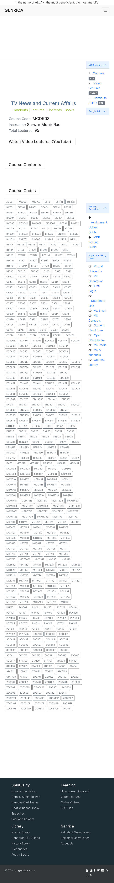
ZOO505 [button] (10, 692)
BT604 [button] (44, 260)
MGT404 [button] (24, 527)
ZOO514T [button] (39, 698)
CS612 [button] (43, 313)
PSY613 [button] (60, 628)
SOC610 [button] (64, 650)
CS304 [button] (10, 281)
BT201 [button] (20, 244)
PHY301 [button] (48, 607)
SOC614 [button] (49, 655)
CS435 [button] (10, 297)
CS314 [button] (54, 281)
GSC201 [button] (49, 442)
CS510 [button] (33, 303)
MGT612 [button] (36, 543)
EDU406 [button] (64, 377)
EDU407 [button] (10, 383)
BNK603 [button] (23, 233)
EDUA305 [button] (38, 399)
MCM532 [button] (66, 490)
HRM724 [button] (64, 452)
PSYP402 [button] (24, 634)
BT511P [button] (21, 255)
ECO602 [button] (50, 351)
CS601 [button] (55, 303)
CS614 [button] (54, 313)
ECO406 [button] (10, 351)
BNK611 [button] (62, 233)
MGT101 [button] (10, 522)
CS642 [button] (21, 319)
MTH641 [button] (51, 596)
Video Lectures (95, 88)
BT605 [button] (56, 260)
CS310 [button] (21, 281)
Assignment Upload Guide (98, 227)
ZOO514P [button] (25, 698)
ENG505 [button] (37, 410)
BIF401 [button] (59, 201)
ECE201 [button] (57, 335)
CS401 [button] (9, 287)
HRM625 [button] (51, 447)
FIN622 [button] (71, 426)
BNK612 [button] (74, 233)
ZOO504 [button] (66, 687)
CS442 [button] (21, 297)
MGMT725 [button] (57, 511)
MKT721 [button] (76, 570)
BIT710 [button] (57, 228)
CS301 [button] (56, 276)
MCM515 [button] (65, 484)
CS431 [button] (55, 292)
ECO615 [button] (63, 361)
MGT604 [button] (65, 538)
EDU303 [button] (10, 372)
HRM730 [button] (24, 458)
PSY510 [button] (23, 623)
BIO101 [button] (21, 212)
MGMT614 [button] (11, 500)
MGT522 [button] (11, 538)
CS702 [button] (44, 319)
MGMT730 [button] (42, 516)
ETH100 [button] (10, 426)
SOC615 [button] (62, 655)
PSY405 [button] (73, 612)
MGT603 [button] (51, 538)
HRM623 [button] (24, 447)
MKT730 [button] (63, 575)
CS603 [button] (10, 308)
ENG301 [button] (36, 404)
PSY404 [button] (60, 612)
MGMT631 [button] (11, 511)
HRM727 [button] (10, 458)
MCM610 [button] (39, 495)
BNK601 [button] (10, 233)
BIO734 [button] (22, 228)
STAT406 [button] (62, 671)
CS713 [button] (21, 329)
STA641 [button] (73, 666)
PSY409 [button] (49, 618)
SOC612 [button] (23, 655)
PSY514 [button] (73, 623)
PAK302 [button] (23, 607)
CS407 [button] (67, 287)
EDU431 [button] (62, 383)
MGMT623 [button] (72, 500)
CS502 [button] (44, 297)
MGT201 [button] (36, 522)
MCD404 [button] (39, 468)
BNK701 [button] (23, 239)
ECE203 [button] (10, 340)
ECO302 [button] (75, 340)
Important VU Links (96, 256)
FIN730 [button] (69, 436)
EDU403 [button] (24, 377)
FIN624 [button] (22, 431)
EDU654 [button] (63, 394)
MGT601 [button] (24, 538)
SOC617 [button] (10, 660)
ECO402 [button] (37, 345)
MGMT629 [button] (58, 506)
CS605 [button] (33, 308)
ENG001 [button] (66, 399)
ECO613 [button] (37, 361)
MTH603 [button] (51, 591)
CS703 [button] (56, 319)
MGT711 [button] (64, 548)
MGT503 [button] (11, 532)
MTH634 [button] (38, 596)
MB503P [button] (47, 463)
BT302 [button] (42, 244)
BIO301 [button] (22, 217)
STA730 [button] (49, 671)
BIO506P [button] (50, 223)
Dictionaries (19, 849)
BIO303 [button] (46, 217)
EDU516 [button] (75, 388)
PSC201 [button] (61, 607)
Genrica (14, 10)
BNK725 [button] (61, 239)
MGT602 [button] (37, 538)
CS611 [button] (32, 313)
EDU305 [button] (37, 372)
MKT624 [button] (62, 564)
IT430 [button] (9, 463)
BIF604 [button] (44, 207)
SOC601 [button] (10, 644)
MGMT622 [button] (57, 500)
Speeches (18, 813)
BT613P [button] (10, 265)
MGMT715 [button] (27, 511)
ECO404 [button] (63, 345)
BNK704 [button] (48, 239)
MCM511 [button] (38, 484)
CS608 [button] (68, 308)
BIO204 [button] (10, 217)
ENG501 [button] (62, 404)
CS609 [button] (10, 313)
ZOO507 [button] (37, 692)
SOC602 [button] (23, 644)
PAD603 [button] (64, 602)
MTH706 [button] (24, 602)
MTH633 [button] (24, 596)
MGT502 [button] (63, 527)
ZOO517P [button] (25, 703)
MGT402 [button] (10, 527)
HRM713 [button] (51, 452)
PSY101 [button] (10, 612)
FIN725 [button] (57, 436)
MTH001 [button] (36, 580)
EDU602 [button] (23, 394)
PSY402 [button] (35, 612)
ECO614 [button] (50, 361)
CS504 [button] (56, 297)
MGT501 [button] (50, 527)
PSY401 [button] (22, 612)
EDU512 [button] (50, 388)
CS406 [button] (56, 287)
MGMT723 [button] (42, 511)
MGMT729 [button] (27, 516)
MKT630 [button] (37, 570)
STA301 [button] (48, 660)
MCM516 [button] (11, 490)
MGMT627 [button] (27, 506)
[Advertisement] (57, 37)
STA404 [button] (73, 660)
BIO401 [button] (58, 217)
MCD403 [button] (25, 468)
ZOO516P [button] (68, 698)
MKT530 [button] (10, 564)
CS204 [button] (21, 276)
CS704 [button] (67, 319)
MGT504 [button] (24, 532)
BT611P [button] (67, 260)
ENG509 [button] (24, 415)
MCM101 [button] (38, 474)
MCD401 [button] (74, 463)
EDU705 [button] (24, 399)
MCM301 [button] (52, 474)
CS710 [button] (55, 324)
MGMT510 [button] (53, 495)
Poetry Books (20, 854)
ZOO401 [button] (36, 682)
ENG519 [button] (62, 420)
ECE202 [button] (70, 335)
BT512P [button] (34, 255)
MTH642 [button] (65, 596)
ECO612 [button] (24, 361)
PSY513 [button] (60, 623)
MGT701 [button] (10, 548)
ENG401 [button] (49, 404)
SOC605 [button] (63, 644)
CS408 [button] (10, 292)
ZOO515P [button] (54, 698)
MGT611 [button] (24, 543)
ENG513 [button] (75, 415)
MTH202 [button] (11, 586)
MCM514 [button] (52, 484)
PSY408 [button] (36, 618)
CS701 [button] (33, 319)
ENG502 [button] (75, 404)
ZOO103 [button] (62, 676)
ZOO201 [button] (75, 676)
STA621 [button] (23, 666)
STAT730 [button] (11, 676)
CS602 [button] (66, 303)
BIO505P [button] (36, 223)
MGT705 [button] (50, 548)
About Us (67, 843)
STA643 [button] (23, 671)
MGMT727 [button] (72, 511)
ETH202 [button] (36, 426)
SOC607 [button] (24, 650)
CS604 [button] (21, 308)
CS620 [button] (10, 319)
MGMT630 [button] (74, 506)
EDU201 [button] (49, 367)
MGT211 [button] (49, 522)
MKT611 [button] (37, 564)
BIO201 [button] (45, 212)
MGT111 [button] (23, 522)
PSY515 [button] (10, 628)
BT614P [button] (23, 265)
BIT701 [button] (34, 228)
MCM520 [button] (39, 490)
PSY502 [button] (61, 618)
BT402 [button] (65, 244)
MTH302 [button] (37, 586)
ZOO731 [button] (67, 708)
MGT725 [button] (10, 559)
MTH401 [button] (64, 586)
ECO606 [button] (37, 356)
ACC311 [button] (10, 201)
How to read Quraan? (75, 791)
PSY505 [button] (10, 623)
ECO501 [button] (24, 351)
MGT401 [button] (75, 522)
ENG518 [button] (49, 420)
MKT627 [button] (24, 570)
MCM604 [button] (25, 495)
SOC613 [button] (36, 655)
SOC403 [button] (37, 639)
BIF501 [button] (9, 207)
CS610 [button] (21, 313)
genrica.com (26, 870)
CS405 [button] (44, 287)
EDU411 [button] (37, 383)
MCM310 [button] (11, 479)
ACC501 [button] (23, 201)
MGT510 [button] (38, 532)
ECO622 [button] (10, 367)
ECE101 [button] (45, 335)
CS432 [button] (66, 292)
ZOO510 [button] (50, 692)
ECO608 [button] (64, 356)
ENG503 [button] (10, 410)
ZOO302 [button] (23, 682)
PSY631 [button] (73, 628)
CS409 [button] (21, 292)
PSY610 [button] (35, 628)
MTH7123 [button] (38, 602)
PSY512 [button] (48, 623)
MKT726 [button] (37, 575)
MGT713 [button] (10, 554)
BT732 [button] (45, 265)
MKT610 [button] (24, 564)
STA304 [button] (60, 660)
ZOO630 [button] (39, 708)
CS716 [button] (32, 329)
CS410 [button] (33, 292)
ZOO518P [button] (53, 703)
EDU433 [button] (75, 383)
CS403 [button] (33, 287)
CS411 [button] (44, 292)
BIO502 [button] (71, 217)
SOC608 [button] (37, 650)
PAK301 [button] (10, 607)
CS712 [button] (9, 329)
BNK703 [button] (36, 239)
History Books (20, 843)
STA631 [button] (48, 666)
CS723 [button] (65, 329)
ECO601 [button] (37, 351)
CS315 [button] (66, 281)
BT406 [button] (32, 249)
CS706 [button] (9, 324)
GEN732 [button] (23, 442)
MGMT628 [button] (43, 506)
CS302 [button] (68, 276)
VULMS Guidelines (94, 208)
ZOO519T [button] (11, 708)
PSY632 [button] (10, 634)
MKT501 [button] (53, 559)
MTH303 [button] (51, 586)
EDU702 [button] (10, 399)
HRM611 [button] (62, 442)
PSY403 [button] (48, 612)
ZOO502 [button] (10, 687)
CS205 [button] (33, 276)
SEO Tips (67, 808)
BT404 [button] (9, 249)
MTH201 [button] (75, 580)
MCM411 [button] (65, 479)
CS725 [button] (21, 335)
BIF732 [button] (67, 207)
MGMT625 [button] (12, 506)
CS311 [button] (32, 281)
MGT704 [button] (37, 548)
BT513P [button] (46, 255)
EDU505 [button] (23, 388)
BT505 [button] (9, 255)
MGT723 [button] (63, 554)
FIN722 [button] (33, 436)
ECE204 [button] (23, 340)
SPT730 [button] (23, 660)
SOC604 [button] (50, 644)
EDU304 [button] (24, 372)
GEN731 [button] (10, 442)
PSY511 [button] (35, 623)
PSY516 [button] (23, 628)
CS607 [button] (56, 308)
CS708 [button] (32, 324)
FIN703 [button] (70, 431)
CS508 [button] (21, 303)
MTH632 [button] (11, 596)
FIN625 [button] (34, 431)
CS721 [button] (54, 329)
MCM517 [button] (24, 490)
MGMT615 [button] (27, 500)
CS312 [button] (43, 281)
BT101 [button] (73, 239)
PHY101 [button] (35, 607)
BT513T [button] (58, 255)
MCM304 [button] (66, 474)
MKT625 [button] (75, 564)
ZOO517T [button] (39, 703)
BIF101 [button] (48, 201)
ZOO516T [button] (11, 703)
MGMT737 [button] (73, 516)
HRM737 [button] (51, 458)
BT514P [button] (71, 255)
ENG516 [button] (36, 420)
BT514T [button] (10, 260)
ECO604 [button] (10, 356)
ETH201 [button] (23, 426)
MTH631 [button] (64, 591)
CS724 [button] (9, 335)
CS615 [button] (66, 313)
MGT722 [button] (49, 554)
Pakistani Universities (75, 838)
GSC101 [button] (36, 442)
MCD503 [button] (11, 474)
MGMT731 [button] (58, 516)
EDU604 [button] (50, 394)
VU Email (100, 310)
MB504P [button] (60, 463)
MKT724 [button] (10, 575)
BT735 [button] (9, 271)
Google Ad (94, 111)
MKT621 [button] (49, 564)
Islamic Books (20, 832)
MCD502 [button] (66, 468)
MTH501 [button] (24, 591)
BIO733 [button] (10, 228)
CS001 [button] (47, 271)
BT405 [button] (21, 249)
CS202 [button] (10, 276)
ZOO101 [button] (37, 676)
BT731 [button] (34, 265)
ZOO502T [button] (39, 687)
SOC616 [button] (75, 655)
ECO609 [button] (10, 361)
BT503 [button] (54, 249)
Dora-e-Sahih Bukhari (25, 797)
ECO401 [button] (24, 345)
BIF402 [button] (71, 201)
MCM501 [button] (24, 484)
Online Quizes (70, 802)
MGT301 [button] (62, 522)
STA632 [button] (61, 666)
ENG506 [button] (50, 410)
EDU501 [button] (10, 388)
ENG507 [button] (64, 410)
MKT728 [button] (50, 575)
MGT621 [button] (63, 543)
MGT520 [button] (64, 532)
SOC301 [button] (50, 634)
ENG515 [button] (23, 420)
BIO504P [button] (23, 223)
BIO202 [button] (57, 212)
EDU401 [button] (64, 372)
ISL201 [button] (63, 458)
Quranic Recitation (23, 791)
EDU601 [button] (10, 394)
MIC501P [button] (39, 559)
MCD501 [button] (52, 468)
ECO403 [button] (50, 345)
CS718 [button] (43, 329)
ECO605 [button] (24, 356)
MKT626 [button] (10, 570)
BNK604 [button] (36, 233)
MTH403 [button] (11, 591)
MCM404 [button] (52, 479)
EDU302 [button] (75, 367)
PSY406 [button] (10, 618)
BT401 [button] (54, 244)
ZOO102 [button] (49, 676)
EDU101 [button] (37, 367)
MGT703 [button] (24, 548)
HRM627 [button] (10, 452)
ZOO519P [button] (68, 703)
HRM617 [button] (10, 447)
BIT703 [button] (45, 228)
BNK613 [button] (10, 239)
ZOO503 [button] (53, 687)
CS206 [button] (45, 276)
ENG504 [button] (24, 410)
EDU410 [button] (24, 383)
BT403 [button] (76, 244)
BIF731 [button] (56, 207)
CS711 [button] (67, 324)
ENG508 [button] (10, 415)
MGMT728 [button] (11, 516)
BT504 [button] (66, 249)
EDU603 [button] (37, 394)
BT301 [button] (31, 244)
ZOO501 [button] (76, 682)
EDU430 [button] (49, 383)
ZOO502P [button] (25, 687)
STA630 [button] (36, 666)
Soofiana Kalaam (22, 819)
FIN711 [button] (21, 436)
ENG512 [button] (63, 415)
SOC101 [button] (38, 634)
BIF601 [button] (21, 207)
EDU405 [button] (50, 377)
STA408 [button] (10, 666)
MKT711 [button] (63, 570)
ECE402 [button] (62, 340)
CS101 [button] (58, 271)
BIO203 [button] (69, 212)
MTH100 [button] (49, 580)
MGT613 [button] (50, 543)
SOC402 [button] (23, 639)
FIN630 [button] (46, 431)
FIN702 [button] (58, 431)
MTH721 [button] (51, 602)
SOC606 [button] (10, 650)
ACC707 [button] (36, 201)
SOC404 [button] (50, 639)
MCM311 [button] (24, 479)
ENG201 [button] (23, 404)
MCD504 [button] (25, 474)
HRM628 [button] (24, 452)
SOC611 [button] (10, 655)
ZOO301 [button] (10, 682)
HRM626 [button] (65, 447)
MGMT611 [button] (68, 495)
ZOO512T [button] (11, 698)
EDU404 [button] (37, 377)
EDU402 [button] (10, 377)
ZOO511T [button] (63, 692)
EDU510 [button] (37, 388)
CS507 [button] (9, 303)
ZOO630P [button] (53, 708)
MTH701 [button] (10, 602)
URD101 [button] (24, 676)
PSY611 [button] (48, 628)
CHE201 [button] (22, 271)
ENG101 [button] (10, 404)
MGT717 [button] (37, 554)
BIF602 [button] (33, 207)
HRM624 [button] (37, 447)
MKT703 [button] (50, 570)
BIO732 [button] (75, 223)
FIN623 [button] (10, 431)
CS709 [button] (44, 324)
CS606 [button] (45, 308)
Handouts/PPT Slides (25, 838)
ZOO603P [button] (26, 708)
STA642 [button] (10, 671)
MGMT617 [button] (42, 500)
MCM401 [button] (38, 479)
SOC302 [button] (63, 634)
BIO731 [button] (63, 223)
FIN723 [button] (45, 436)
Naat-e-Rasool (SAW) (25, 808)
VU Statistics (95, 65)
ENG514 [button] (10, 420)
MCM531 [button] (52, 490)
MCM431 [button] (11, 484)
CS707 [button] (21, 324)
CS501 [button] (33, 297)
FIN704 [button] (10, 436)
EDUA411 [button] (52, 399)
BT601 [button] (22, 260)
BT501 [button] (43, 249)
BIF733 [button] (10, 212)
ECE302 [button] (49, 340)
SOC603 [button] (37, 644)
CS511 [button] (44, 303)
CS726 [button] (33, 335)
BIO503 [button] (10, 223)
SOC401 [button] (10, 639)
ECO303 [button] (10, 345)
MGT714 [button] (23, 554)
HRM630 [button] (38, 452)
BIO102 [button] (33, 212)
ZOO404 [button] (62, 682)
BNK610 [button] (49, 233)
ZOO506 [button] (24, 692)
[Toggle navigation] (105, 10)
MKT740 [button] (23, 580)
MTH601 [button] (37, 591)
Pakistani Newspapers (76, 832)
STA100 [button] (36, 660)
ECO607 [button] (50, 356)
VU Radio (100, 345)
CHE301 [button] (35, 271)
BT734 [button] (68, 265)
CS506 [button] (68, 297)
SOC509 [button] (63, 639)
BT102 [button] (9, 244)
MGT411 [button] (37, 527)
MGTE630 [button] (25, 559)
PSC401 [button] (73, 607)
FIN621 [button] (59, 426)
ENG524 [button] (75, 420)
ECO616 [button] (75, 361)
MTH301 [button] (24, 586)
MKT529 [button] (66, 559)
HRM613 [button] (75, 442)
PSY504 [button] (74, 618)
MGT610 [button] (10, 543)
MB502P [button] (34, 463)
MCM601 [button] (11, 495)
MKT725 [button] (24, 575)
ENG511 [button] (50, 415)
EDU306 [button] (50, 372)
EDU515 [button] (63, 388)
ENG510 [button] (37, 415)
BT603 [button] (33, 260)
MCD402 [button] (11, 468)
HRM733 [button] (37, 458)
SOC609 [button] (50, 650)
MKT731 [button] (10, 580)
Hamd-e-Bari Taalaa (25, 802)
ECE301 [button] (37, 340)
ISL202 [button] (75, 458)
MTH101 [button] (63, 580)
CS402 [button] (21, 287)
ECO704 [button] (24, 367)
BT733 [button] (56, 265)
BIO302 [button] (34, 217)
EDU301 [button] (62, 367)
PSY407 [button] (23, 618)
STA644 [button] (36, 671)
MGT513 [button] (51, 532)
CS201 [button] (69, 271)
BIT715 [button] (68, 228)
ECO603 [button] (63, 351)
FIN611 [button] (48, 426)
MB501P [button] (21, 463)
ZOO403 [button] (49, 682)
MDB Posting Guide (94, 242)
